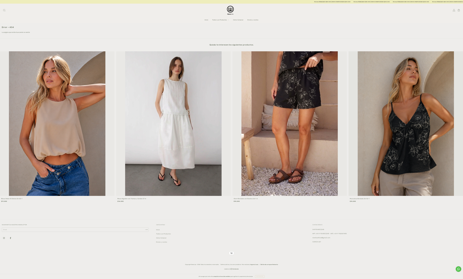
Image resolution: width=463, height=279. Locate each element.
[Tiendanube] (231, 269)
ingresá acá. (254, 264)
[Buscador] (4, 10)
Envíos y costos (252, 20)
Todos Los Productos (219, 20)
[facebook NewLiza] (10, 238)
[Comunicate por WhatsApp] (458, 269)
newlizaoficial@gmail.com (321, 238)
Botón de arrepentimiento (269, 264)
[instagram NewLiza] (4, 238)
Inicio (206, 20)
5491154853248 (318, 229)
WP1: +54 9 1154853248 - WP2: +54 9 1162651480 (329, 233)
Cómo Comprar (238, 20)
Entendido (259, 276)
